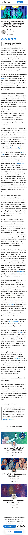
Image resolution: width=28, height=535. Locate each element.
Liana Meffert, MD (14, 478)
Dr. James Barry (20, 163)
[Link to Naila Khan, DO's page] (14, 496)
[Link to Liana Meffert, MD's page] (14, 470)
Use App (20, 2)
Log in (9, 531)
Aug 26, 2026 (9, 507)
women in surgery (13, 321)
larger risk (4, 78)
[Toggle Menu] (26, 2)
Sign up (18, 531)
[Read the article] (14, 438)
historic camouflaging (16, 148)
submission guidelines (8, 417)
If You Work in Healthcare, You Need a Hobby (14, 475)
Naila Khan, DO (14, 505)
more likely (19, 332)
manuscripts (20, 271)
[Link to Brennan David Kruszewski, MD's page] (14, 444)
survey (11, 295)
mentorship (17, 358)
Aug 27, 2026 (9, 455)
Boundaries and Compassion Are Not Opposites (14, 501)
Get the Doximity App (10, 526)
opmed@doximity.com (8, 419)
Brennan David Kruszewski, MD (14, 452)
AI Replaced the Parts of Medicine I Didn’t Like (14, 449)
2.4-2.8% (11, 304)
